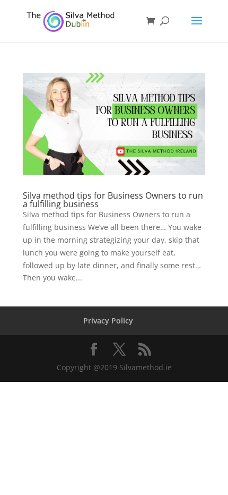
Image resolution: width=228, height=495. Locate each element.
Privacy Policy (108, 320)
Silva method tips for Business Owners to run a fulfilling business (113, 200)
